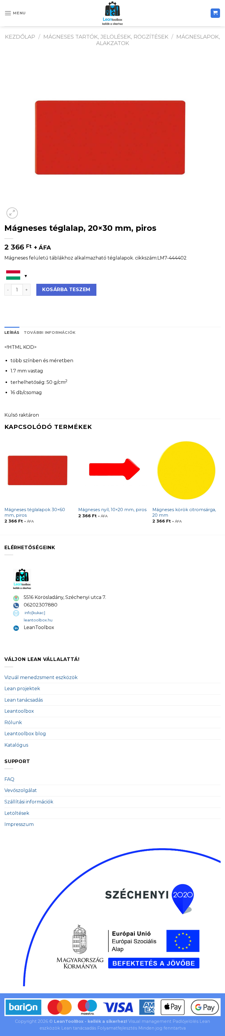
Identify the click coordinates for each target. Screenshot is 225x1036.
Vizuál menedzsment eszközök (41, 677)
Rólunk (13, 722)
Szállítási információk (28, 802)
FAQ (9, 779)
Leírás (12, 332)
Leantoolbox (19, 711)
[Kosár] (215, 13)
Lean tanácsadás (23, 700)
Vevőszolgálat (20, 790)
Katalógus (16, 745)
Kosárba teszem (66, 289)
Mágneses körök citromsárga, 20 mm (184, 512)
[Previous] (4, 485)
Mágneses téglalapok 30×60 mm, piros (34, 512)
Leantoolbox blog (25, 733)
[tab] (12, 333)
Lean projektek (22, 688)
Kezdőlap (20, 36)
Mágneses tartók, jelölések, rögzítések (105, 36)
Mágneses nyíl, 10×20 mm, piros (112, 509)
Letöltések (16, 813)
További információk (50, 332)
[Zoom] (12, 213)
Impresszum (19, 824)
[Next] (220, 485)
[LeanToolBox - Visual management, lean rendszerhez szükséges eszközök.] (112, 13)
